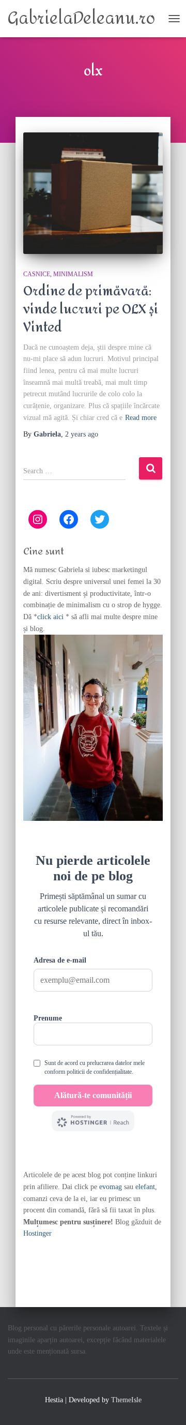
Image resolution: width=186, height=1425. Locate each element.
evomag (110, 1187)
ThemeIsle (126, 1400)
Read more (141, 418)
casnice (36, 274)
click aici (51, 617)
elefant (145, 1187)
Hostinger (37, 1233)
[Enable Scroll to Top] (165, 1404)
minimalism (73, 274)
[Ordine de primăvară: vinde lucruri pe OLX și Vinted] (93, 193)
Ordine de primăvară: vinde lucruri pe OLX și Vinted (90, 309)
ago (81, 434)
